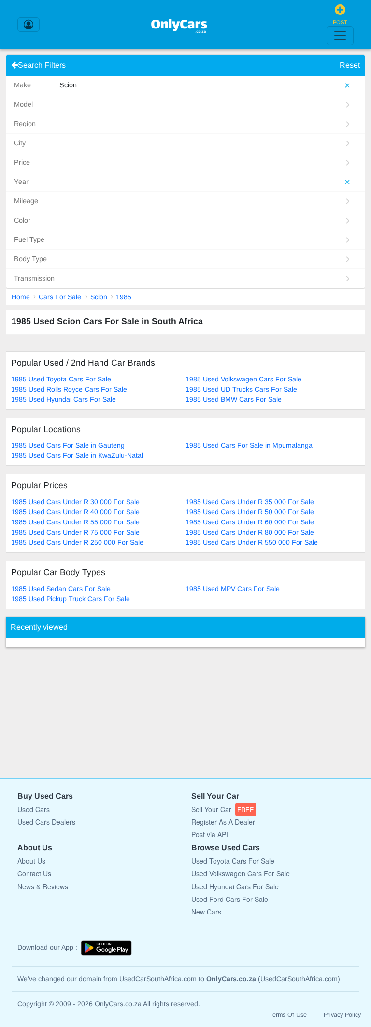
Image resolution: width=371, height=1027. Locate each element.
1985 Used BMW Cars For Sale (234, 399)
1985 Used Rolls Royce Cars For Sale (69, 389)
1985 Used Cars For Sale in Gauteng (68, 445)
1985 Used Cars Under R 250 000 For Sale (77, 542)
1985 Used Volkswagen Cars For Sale (243, 379)
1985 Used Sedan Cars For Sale (61, 588)
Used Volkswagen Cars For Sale (240, 873)
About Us (31, 861)
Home (21, 297)
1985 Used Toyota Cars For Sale (61, 379)
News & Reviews (42, 886)
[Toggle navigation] (340, 35)
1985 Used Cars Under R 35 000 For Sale (250, 502)
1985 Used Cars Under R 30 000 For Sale (75, 502)
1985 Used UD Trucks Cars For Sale (241, 389)
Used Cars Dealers (46, 822)
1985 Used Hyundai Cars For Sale (63, 399)
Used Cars (33, 809)
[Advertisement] (78, 707)
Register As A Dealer (223, 822)
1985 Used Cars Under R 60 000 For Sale (250, 522)
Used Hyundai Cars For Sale (235, 886)
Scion (98, 297)
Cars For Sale (60, 297)
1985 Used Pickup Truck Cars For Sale (70, 599)
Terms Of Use (288, 1015)
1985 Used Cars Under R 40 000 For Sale (75, 512)
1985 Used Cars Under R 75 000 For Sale (75, 532)
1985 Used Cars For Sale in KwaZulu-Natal (77, 455)
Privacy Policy (342, 1015)
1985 (123, 297)
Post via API (209, 834)
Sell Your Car (222, 809)
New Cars (206, 911)
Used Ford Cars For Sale (229, 899)
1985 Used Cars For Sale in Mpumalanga (249, 445)
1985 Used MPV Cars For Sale (233, 588)
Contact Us (34, 873)
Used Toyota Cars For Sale (232, 861)
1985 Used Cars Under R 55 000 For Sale (75, 522)
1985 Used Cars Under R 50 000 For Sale (250, 512)
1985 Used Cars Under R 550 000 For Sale (252, 542)
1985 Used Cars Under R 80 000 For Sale (250, 532)
